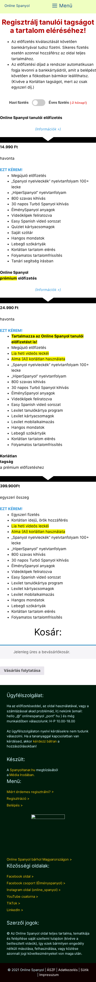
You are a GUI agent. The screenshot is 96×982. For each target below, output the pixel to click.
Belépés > (15, 805)
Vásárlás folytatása (22, 670)
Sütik (85, 970)
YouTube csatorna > (22, 896)
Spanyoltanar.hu (22, 770)
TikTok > (13, 903)
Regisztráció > (18, 798)
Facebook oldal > (20, 876)
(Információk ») (48, 129)
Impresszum (49, 975)
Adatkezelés (68, 970)
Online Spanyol (17, 5)
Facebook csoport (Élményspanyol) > (36, 883)
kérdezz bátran (45, 741)
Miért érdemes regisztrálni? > (30, 792)
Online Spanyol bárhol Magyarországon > (39, 859)
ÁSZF (51, 970)
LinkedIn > (15, 910)
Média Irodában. (22, 775)
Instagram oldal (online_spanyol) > (34, 890)
